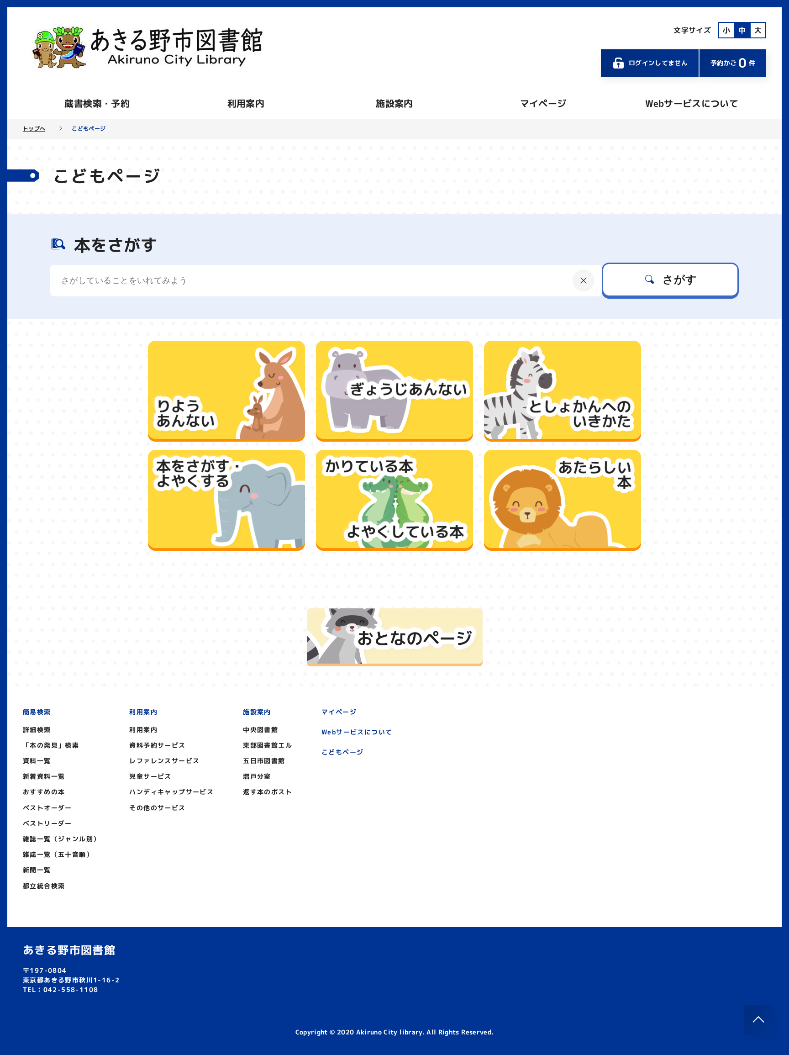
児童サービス (150, 776)
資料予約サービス (157, 745)
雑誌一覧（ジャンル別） (61, 838)
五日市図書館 (264, 760)
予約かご (732, 63)
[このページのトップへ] (758, 1019)
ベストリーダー (47, 823)
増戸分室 (257, 776)
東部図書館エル (267, 745)
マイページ (543, 103)
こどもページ (342, 752)
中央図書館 (260, 729)
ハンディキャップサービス (171, 791)
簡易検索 (37, 711)
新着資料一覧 (44, 776)
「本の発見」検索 (51, 745)
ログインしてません (658, 62)
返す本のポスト (267, 791)
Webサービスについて (691, 103)
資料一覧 (37, 760)
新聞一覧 (37, 869)
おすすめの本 (44, 791)
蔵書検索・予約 (96, 103)
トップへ (34, 128)
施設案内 (394, 103)
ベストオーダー (47, 807)
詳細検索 (37, 729)
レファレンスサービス (164, 760)
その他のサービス (157, 807)
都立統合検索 (44, 885)
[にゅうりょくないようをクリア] (583, 280)
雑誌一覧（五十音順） (58, 854)
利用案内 (245, 103)
